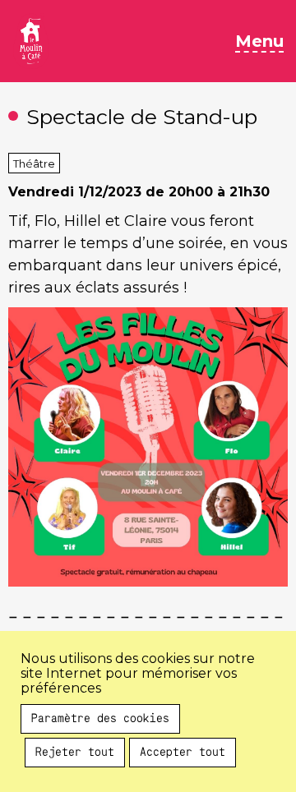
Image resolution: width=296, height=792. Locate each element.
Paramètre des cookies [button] (100, 718)
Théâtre (34, 163)
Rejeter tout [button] (74, 752)
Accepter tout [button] (182, 752)
